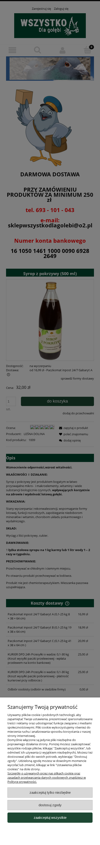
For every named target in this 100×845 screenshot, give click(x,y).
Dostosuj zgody (50, 805)
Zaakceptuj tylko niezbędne (50, 792)
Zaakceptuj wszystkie (50, 817)
